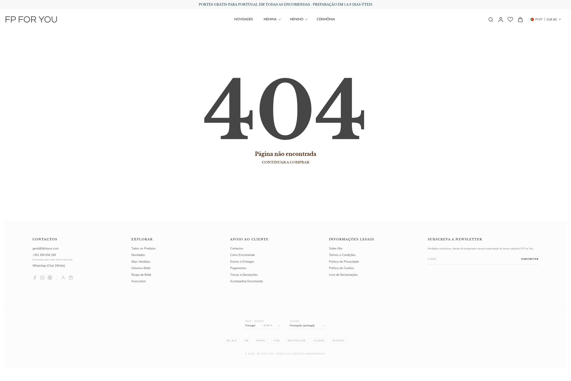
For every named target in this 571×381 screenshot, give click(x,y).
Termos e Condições (342, 255)
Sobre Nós (336, 248)
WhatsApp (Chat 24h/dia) (49, 265)
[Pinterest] (50, 278)
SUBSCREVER (529, 259)
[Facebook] (35, 278)
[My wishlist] (510, 19)
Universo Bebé (140, 268)
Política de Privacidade (344, 261)
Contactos (236, 248)
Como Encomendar (242, 255)
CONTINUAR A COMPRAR (285, 162)
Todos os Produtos (143, 248)
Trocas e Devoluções (244, 274)
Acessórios (138, 281)
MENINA (270, 19)
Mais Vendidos (140, 261)
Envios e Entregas (242, 261)
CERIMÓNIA (326, 19)
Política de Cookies (341, 268)
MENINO (296, 19)
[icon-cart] (520, 19)
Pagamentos (238, 268)
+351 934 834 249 (52, 257)
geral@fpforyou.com (46, 248)
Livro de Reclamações (343, 274)
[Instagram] (42, 278)
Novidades (138, 255)
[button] (546, 19)
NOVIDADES (243, 19)
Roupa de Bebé (141, 274)
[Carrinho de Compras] (71, 278)
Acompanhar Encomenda (246, 281)
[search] (491, 19)
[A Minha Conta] (63, 278)
